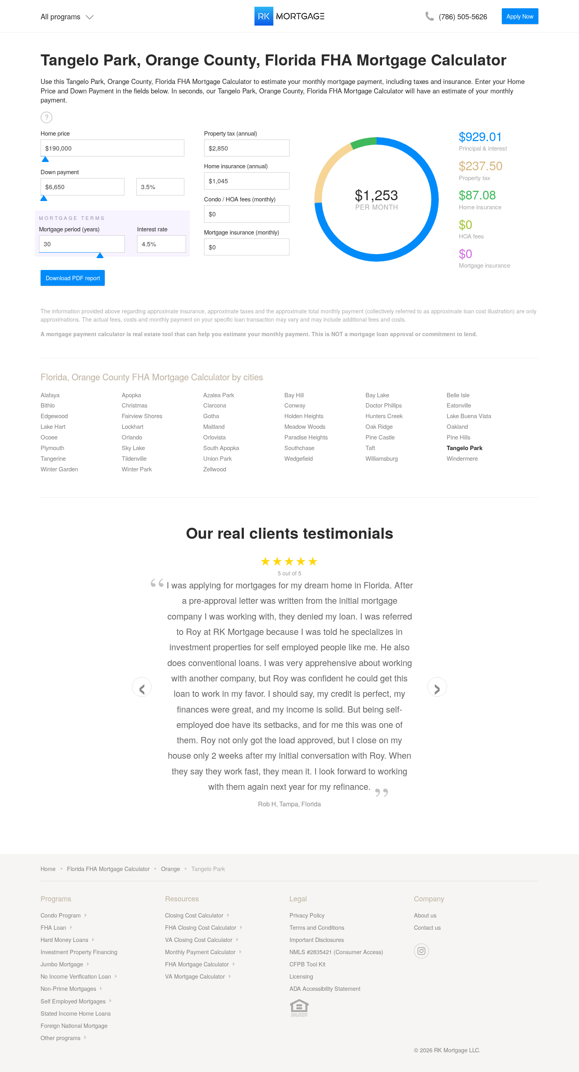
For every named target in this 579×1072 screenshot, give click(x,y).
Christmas (134, 405)
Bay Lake (377, 395)
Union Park (217, 458)
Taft (370, 447)
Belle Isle (458, 395)
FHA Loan (53, 927)
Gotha (211, 415)
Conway (294, 405)
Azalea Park (218, 395)
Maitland (214, 426)
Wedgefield (298, 458)
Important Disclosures (317, 939)
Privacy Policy (307, 915)
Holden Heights (303, 415)
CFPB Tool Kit (307, 964)
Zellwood (214, 469)
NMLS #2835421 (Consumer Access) (336, 951)
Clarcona (214, 405)
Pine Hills (458, 437)
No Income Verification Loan (76, 976)
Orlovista (214, 437)
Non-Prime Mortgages (68, 988)
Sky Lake (133, 447)
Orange (170, 868)
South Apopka (221, 447)
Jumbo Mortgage (62, 964)
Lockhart (132, 426)
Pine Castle (380, 437)
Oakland (457, 426)
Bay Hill (294, 395)
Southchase (299, 447)
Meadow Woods (304, 426)
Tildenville (134, 458)
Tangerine (53, 458)
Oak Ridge (379, 426)
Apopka (131, 395)
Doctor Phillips (384, 405)
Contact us (427, 927)
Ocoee (49, 437)
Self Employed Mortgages (73, 1001)
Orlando (132, 437)
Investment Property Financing (79, 951)
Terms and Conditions (317, 927)
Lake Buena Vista (469, 415)
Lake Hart (53, 426)
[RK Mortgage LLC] (289, 16)
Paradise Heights (306, 437)
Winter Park (137, 469)
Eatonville (459, 405)
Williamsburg (382, 458)
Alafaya (50, 395)
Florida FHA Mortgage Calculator (108, 868)
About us (425, 915)
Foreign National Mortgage (74, 1025)
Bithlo (48, 405)
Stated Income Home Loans (76, 1013)
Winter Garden (59, 469)
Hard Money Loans (64, 939)
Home (48, 868)
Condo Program (61, 915)
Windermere (462, 458)
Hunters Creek (384, 415)
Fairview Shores (142, 415)
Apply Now (520, 16)
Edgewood (54, 415)
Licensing (301, 976)
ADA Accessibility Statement (325, 988)
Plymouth (52, 447)
